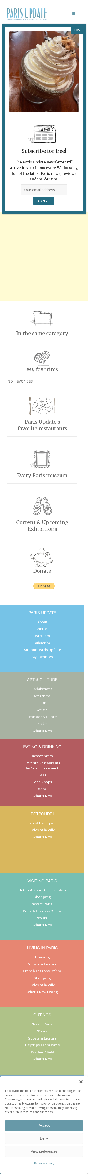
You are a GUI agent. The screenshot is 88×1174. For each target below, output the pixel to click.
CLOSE (77, 30)
